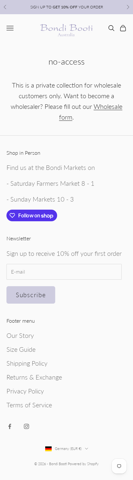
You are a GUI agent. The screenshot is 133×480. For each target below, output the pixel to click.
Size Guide (21, 349)
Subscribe (31, 294)
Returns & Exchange (34, 377)
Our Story (20, 335)
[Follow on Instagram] (26, 426)
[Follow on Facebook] (9, 426)
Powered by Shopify (83, 464)
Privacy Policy (25, 391)
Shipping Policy (26, 363)
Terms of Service (29, 405)
